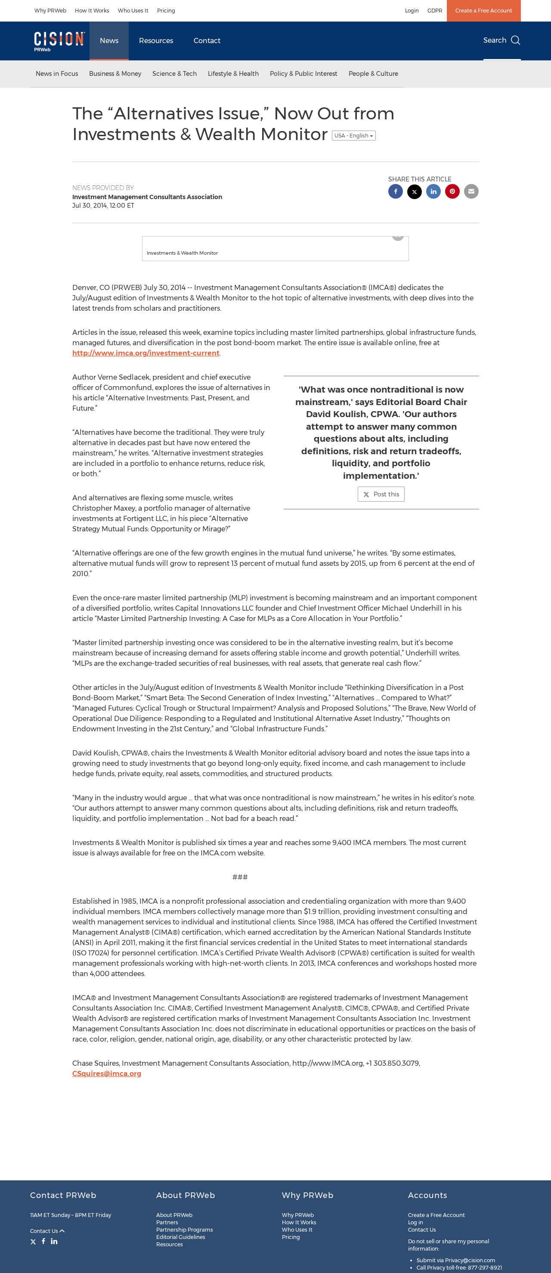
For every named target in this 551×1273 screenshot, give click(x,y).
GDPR (435, 10)
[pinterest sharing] (452, 192)
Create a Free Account (483, 10)
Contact (207, 41)
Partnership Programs (184, 1229)
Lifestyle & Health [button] (233, 74)
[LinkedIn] (54, 1241)
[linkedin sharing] (433, 192)
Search (495, 40)
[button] (275, 241)
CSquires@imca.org (106, 1082)
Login (412, 10)
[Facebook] (43, 1241)
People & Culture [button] (373, 74)
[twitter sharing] (414, 192)
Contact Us (44, 1231)
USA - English (352, 135)
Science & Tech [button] (174, 74)
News (109, 41)
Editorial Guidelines (180, 1237)
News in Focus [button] (57, 74)
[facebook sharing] (395, 192)
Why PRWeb (50, 10)
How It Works (92, 10)
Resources (156, 41)
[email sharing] (471, 192)
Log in (415, 1222)
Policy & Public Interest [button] (303, 74)
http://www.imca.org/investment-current (146, 362)
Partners (167, 1222)
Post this (386, 503)
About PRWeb (174, 1215)
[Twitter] (34, 1241)
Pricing (166, 10)
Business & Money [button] (115, 74)
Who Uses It (133, 10)
